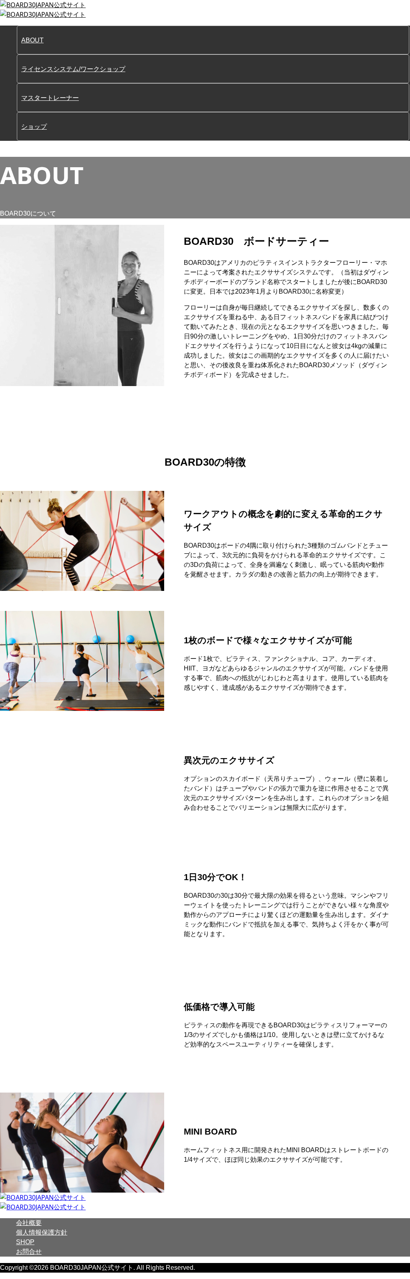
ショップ (34, 126)
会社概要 (29, 1222)
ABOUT (32, 40)
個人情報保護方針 (41, 1232)
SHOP (25, 1242)
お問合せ (29, 1251)
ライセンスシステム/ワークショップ (73, 69)
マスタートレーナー (50, 97)
